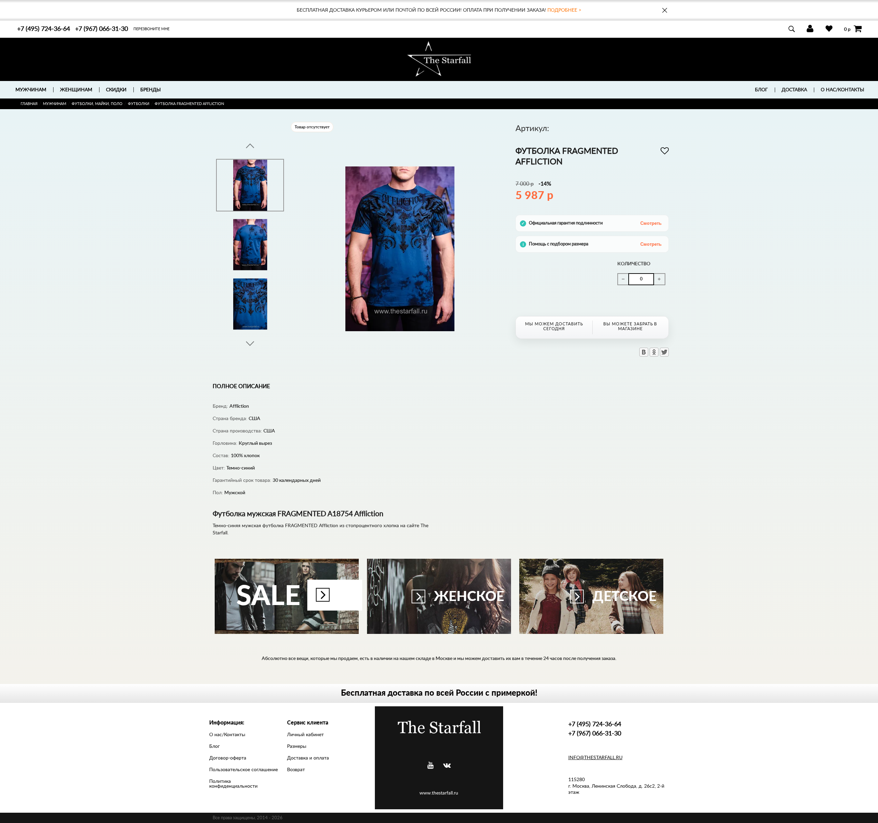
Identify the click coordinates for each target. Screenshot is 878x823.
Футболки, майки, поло (97, 104)
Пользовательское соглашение (243, 769)
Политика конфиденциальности (233, 784)
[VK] (447, 765)
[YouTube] (430, 765)
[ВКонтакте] (643, 352)
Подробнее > (564, 10)
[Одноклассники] (654, 352)
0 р (847, 29)
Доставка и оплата (308, 758)
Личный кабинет (305, 734)
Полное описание (241, 386)
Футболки (138, 104)
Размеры (296, 746)
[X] (664, 352)
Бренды (150, 90)
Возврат (296, 769)
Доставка (794, 90)
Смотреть (651, 223)
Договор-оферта (227, 758)
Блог (761, 90)
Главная (29, 104)
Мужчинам (54, 104)
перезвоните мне (151, 29)
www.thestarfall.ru (438, 793)
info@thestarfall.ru (595, 757)
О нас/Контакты (842, 90)
